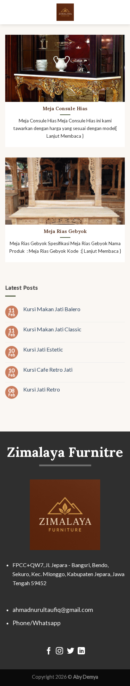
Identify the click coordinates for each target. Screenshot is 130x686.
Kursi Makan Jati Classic (52, 329)
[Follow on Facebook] (48, 651)
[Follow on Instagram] (59, 651)
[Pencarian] (122, 12)
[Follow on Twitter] (70, 651)
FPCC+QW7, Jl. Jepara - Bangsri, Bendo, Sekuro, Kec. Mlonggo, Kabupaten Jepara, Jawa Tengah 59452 (68, 574)
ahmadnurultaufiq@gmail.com (52, 609)
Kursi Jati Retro (41, 389)
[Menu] (9, 12)
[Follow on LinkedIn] (81, 651)
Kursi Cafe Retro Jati (47, 369)
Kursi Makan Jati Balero (51, 309)
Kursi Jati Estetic (43, 349)
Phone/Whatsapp (36, 623)
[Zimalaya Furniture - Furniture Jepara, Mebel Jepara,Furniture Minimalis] (65, 12)
